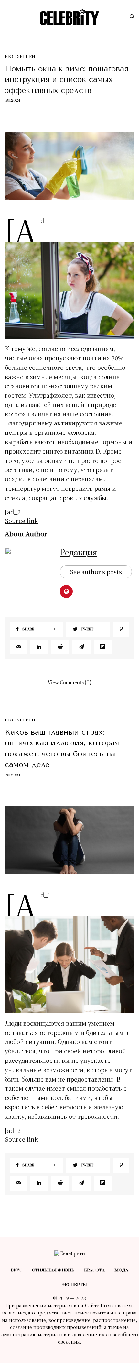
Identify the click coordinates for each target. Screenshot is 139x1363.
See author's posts (96, 571)
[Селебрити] (69, 17)
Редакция (78, 553)
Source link (21, 520)
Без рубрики (20, 57)
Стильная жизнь (53, 1270)
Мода (121, 1270)
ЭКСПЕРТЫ (74, 1284)
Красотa (94, 1270)
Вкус (16, 1270)
